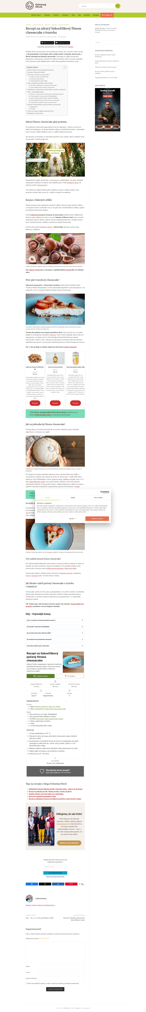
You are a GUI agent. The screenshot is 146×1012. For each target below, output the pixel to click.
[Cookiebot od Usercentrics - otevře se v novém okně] (101, 492)
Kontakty (96, 15)
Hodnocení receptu (32, 938)
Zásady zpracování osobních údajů (55, 876)
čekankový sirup (72, 183)
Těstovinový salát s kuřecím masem (106, 67)
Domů (97, 28)
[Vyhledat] (117, 6)
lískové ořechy (47, 227)
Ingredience (34, 107)
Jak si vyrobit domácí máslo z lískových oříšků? (44, 98)
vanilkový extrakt (69, 479)
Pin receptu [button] (71, 676)
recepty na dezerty (70, 347)
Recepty (47, 15)
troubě (77, 486)
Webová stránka (31, 978)
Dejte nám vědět (52, 772)
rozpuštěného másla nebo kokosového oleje (50, 709)
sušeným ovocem (66, 573)
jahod (50, 552)
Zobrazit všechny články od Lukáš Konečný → (41, 905)
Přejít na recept (48, 43)
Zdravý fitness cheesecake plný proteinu (41, 70)
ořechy (28, 576)
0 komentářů (62, 36)
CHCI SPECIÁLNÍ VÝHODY (55, 873)
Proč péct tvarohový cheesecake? (39, 74)
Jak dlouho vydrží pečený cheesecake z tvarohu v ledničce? (47, 89)
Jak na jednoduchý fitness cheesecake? (40, 83)
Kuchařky (87, 15)
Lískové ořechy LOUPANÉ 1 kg (39, 77)
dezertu (53, 335)
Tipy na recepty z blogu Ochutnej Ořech (41, 111)
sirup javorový (42, 185)
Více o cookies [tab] (98, 497)
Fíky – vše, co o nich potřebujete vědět (39, 918)
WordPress (66, 1008)
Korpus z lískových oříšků (36, 72)
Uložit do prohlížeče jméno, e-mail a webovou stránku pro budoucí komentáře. (53, 983)
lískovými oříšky (70, 568)
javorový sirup (57, 479)
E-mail (28, 972)
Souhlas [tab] (47, 497)
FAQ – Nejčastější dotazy (36, 92)
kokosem (35, 576)
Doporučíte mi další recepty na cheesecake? (44, 102)
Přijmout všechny (97, 518)
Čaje (79, 15)
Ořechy (56, 15)
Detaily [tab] (73, 497)
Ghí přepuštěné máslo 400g (39, 81)
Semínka (65, 15)
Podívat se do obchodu (69, 843)
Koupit (35, 403)
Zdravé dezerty (63, 25)
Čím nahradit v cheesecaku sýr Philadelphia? (44, 96)
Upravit (71, 518)
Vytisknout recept (63, 43)
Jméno (28, 966)
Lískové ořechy (38, 25)
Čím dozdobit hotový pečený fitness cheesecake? (45, 100)
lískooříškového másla (37, 482)
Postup (33, 109)
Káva (73, 15)
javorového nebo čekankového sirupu (49, 719)
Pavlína (70, 47)
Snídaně (54, 25)
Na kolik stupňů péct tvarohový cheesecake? (44, 85)
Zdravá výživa (35, 15)
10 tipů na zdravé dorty (42, 415)
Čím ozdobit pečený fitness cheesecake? (43, 87)
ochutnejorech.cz (63, 824)
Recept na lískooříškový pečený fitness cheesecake (44, 104)
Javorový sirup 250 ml (37, 79)
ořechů (68, 270)
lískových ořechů (37, 215)
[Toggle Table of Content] (64, 67)
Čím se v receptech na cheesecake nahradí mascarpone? (47, 94)
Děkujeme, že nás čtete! (35, 113)
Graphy (77, 1008)
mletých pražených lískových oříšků (47, 706)
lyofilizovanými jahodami (54, 568)
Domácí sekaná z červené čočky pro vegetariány (46, 794)
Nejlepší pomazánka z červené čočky (106, 77)
